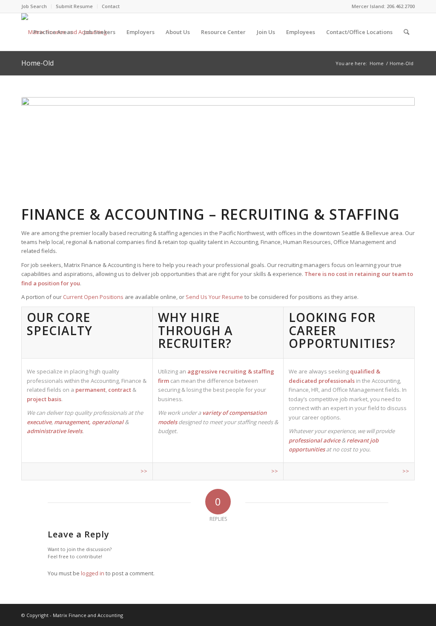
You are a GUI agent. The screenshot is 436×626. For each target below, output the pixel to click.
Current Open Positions (93, 297)
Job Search (34, 6)
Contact (111, 6)
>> (144, 471)
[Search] (406, 32)
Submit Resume (74, 6)
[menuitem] (36, 6)
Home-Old (37, 63)
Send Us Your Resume (214, 297)
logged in (92, 573)
